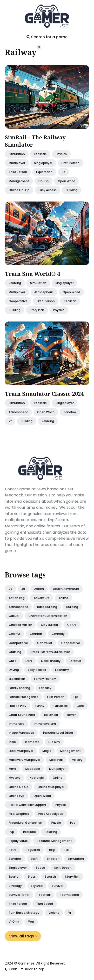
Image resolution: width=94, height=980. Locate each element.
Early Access (48, 190)
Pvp (11, 832)
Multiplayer (57, 769)
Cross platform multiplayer (50, 652)
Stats (31, 877)
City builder (49, 625)
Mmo (12, 769)
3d (63, 172)
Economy (62, 670)
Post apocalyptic (50, 814)
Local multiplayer (21, 751)
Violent (53, 913)
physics (61, 154)
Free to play (17, 706)
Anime (63, 598)
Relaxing (51, 832)
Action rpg (17, 598)
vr (10, 421)
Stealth (50, 877)
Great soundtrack (22, 715)
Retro (13, 850)
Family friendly (45, 679)
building (72, 190)
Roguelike (33, 850)
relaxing (15, 283)
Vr (69, 913)
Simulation (17, 154)
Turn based (44, 904)
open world (66, 181)
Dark (29, 661)
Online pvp (16, 796)
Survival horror (19, 895)
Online (57, 778)
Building (72, 607)
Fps (76, 697)
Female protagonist (23, 697)
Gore (80, 706)
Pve (72, 823)
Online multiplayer (51, 787)
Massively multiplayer (24, 760)
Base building (47, 607)
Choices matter (20, 625)
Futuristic (60, 706)
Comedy (58, 634)
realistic (40, 154)
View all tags (21, 936)
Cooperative (70, 643)
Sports (13, 877)
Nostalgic (37, 778)
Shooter (53, 859)
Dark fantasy (50, 661)
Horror (71, 715)
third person (18, 172)
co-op (43, 181)
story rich (37, 310)
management (19, 181)
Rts (66, 850)
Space (40, 868)
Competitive (18, 643)
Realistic (29, 832)
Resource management (54, 841)
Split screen (63, 868)
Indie (12, 742)
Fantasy (45, 688)
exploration (44, 172)
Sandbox (15, 859)
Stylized (37, 886)
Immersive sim (45, 724)
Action (39, 589)
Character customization (47, 616)
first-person (70, 163)
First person (55, 697)
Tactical (45, 895)
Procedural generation (25, 823)
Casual (14, 616)
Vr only (14, 922)
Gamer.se (26, 963)
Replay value (18, 841)
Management (70, 751)
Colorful (14, 634)
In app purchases (21, 733)
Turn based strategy (24, 913)
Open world (42, 796)
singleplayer (43, 163)
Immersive (17, 724)
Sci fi (34, 859)
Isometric (32, 742)
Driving (14, 670)
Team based (69, 895)
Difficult (75, 661)
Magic (46, 751)
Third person (18, 904)
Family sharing (19, 688)
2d (10, 589)
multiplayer (17, 163)
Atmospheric (18, 607)
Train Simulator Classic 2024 (44, 393)
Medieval (56, 760)
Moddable (32, 769)
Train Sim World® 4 (32, 273)
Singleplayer (18, 868)
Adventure (41, 598)
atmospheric (44, 292)
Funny (39, 706)
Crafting (15, 652)
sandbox (70, 412)
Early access (37, 670)
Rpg (52, 850)
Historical (51, 715)
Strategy (15, 886)
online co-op (19, 190)
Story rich (72, 877)
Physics (61, 805)
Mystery (14, 778)
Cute (12, 661)
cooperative (18, 301)
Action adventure (66, 589)
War (31, 922)
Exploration (17, 679)
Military (77, 760)
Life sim (54, 742)
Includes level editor (58, 733)
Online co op (18, 787)
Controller (44, 643)
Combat (36, 634)
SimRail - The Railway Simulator (35, 140)
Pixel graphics (19, 814)
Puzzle (56, 823)
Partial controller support (27, 805)
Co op (72, 625)
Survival (57, 886)
